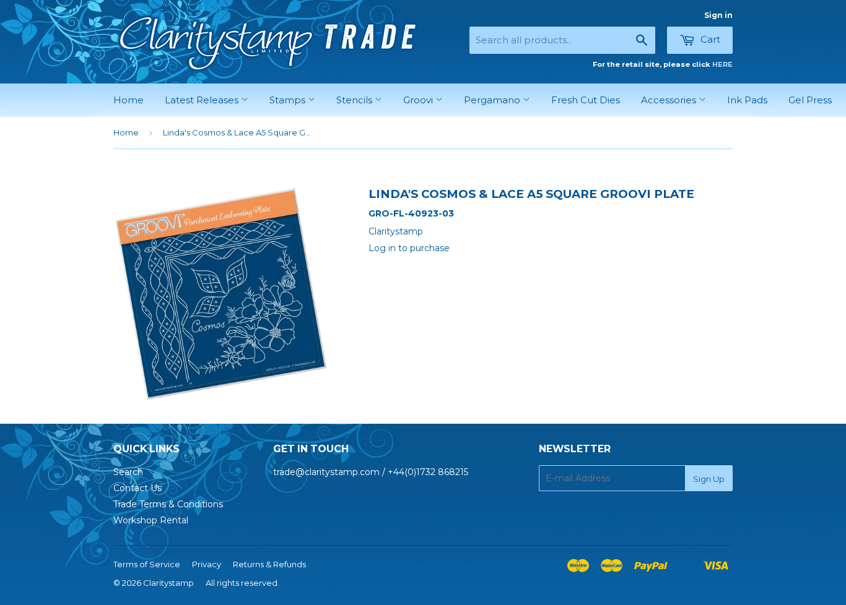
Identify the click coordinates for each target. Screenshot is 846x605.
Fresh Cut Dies (585, 100)
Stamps (288, 100)
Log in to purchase (409, 248)
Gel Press (810, 100)
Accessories (670, 100)
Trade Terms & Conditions (168, 504)
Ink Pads (747, 100)
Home (128, 100)
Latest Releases (203, 100)
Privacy (206, 564)
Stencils (355, 100)
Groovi (419, 100)
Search (128, 472)
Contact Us (137, 488)
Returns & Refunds (269, 564)
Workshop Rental (150, 520)
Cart (709, 39)
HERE (722, 64)
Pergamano (493, 100)
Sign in (718, 15)
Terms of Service (146, 564)
